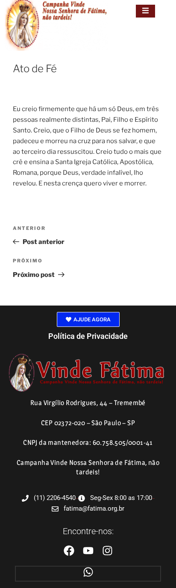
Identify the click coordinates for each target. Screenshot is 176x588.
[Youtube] (88, 550)
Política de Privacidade (88, 336)
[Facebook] (69, 550)
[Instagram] (107, 550)
